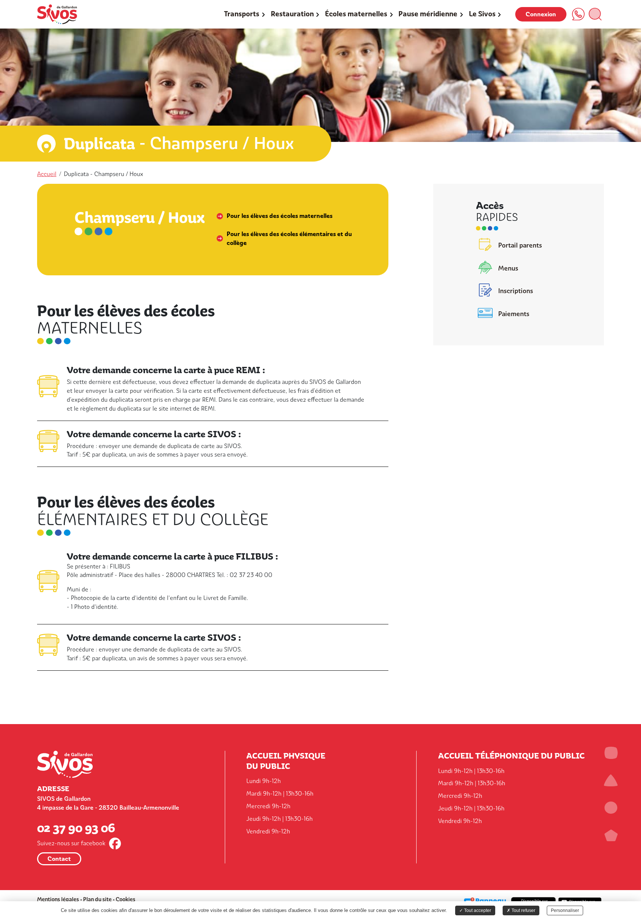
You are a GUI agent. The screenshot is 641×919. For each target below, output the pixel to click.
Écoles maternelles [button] (356, 14)
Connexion (541, 14)
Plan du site (97, 899)
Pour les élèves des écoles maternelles (279, 215)
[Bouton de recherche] (595, 14)
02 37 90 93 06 (76, 827)
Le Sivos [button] (482, 14)
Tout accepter (477, 910)
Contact (59, 858)
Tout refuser (522, 910)
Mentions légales (58, 899)
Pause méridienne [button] (427, 14)
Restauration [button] (292, 14)
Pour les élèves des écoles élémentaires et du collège (289, 238)
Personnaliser (565, 910)
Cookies (125, 899)
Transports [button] (241, 14)
